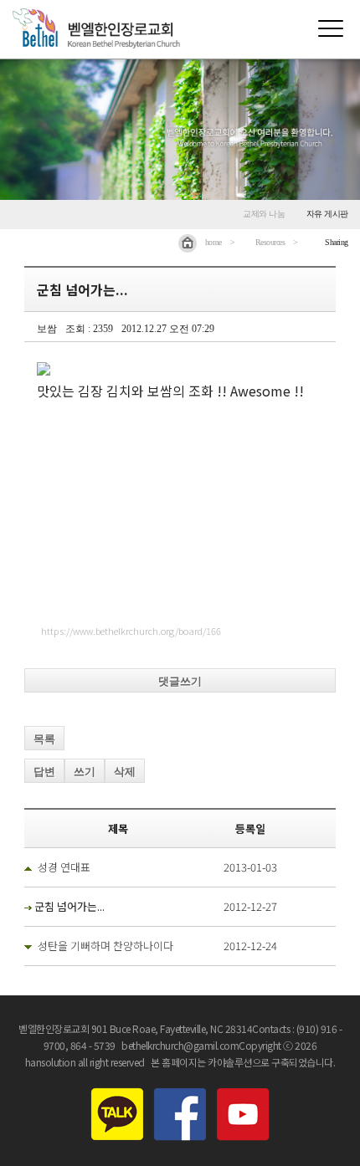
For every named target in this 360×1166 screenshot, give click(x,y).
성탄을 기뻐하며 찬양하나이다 (105, 946)
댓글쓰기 (180, 681)
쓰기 (84, 771)
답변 (44, 771)
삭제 (125, 771)
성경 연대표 (64, 867)
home (213, 242)
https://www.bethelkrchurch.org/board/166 (131, 630)
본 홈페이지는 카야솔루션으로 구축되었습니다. (243, 1062)
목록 (44, 739)
